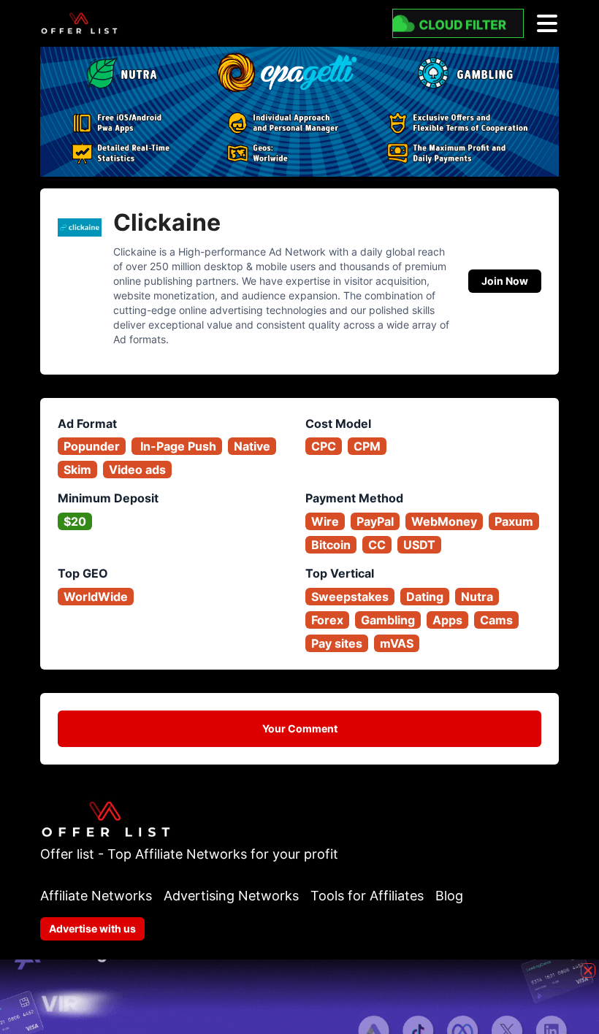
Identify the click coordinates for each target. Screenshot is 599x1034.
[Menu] (547, 23)
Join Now (504, 281)
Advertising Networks (231, 895)
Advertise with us (92, 928)
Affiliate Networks (96, 895)
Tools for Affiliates (367, 895)
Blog (449, 895)
